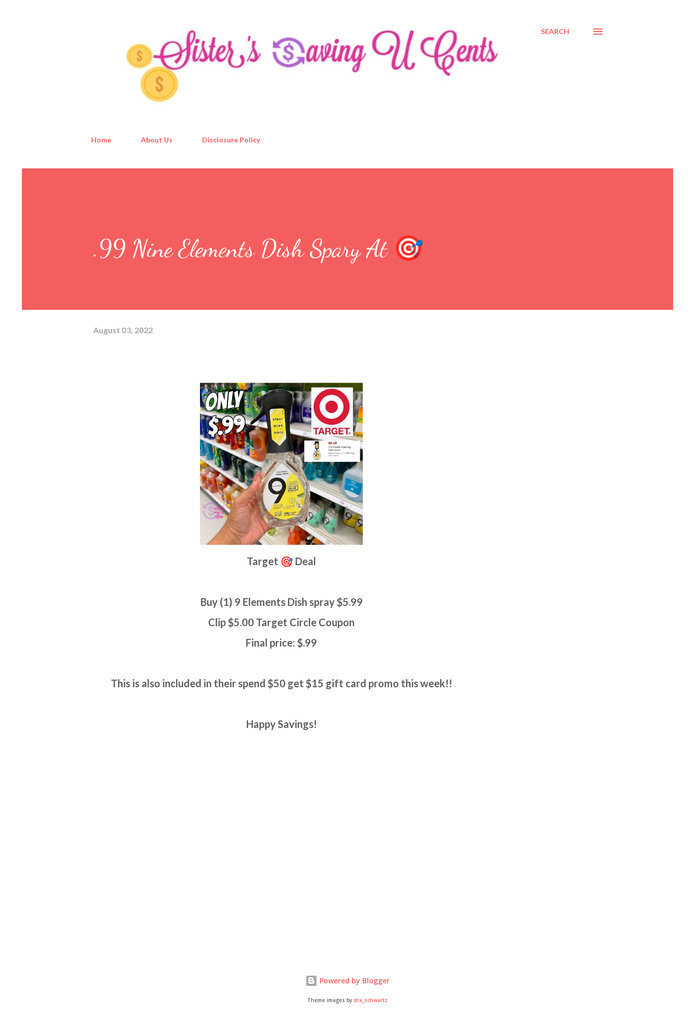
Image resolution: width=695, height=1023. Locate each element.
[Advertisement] (169, 826)
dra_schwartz (371, 1000)
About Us (156, 139)
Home (101, 139)
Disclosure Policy (231, 139)
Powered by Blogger (353, 980)
